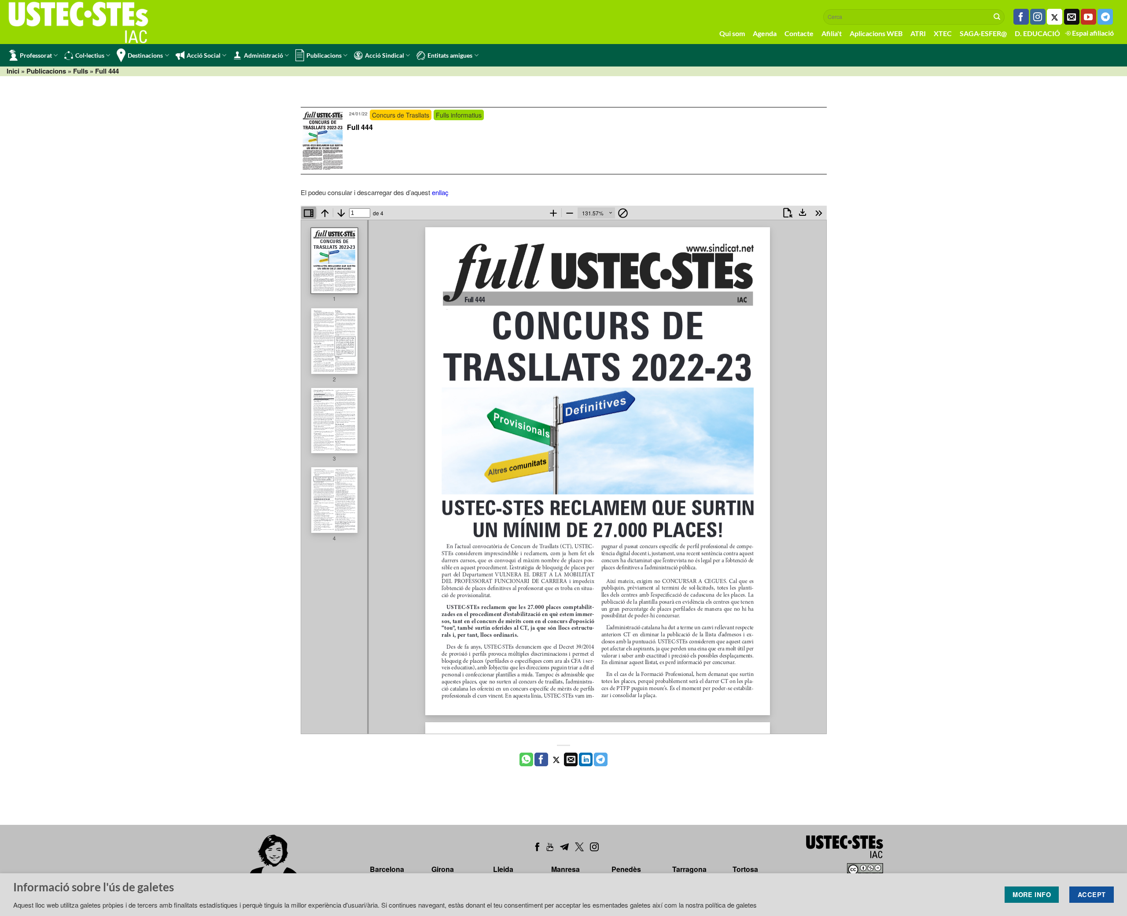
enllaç (440, 192)
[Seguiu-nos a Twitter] (1054, 17)
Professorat (36, 55)
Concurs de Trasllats (400, 115)
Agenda (765, 33)
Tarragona (689, 869)
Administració (263, 55)
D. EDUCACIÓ (1037, 33)
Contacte (799, 33)
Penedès (626, 869)
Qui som (732, 33)
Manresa (565, 869)
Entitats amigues (449, 55)
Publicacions (324, 55)
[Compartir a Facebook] (541, 760)
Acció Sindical (384, 55)
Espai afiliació (1092, 33)
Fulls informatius (459, 115)
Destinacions (145, 55)
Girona (442, 869)
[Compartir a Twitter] (556, 760)
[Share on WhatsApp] (526, 760)
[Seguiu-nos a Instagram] (1038, 17)
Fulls (80, 71)
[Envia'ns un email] (1071, 17)
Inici (13, 71)
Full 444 (360, 127)
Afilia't (831, 33)
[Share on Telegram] (601, 760)
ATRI (918, 33)
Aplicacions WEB (876, 33)
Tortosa (745, 869)
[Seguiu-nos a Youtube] (1088, 17)
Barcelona (387, 869)
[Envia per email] (571, 760)
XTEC (943, 33)
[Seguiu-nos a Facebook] (1021, 17)
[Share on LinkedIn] (586, 760)
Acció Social (204, 55)
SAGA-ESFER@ (983, 33)
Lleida (503, 869)
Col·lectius (89, 55)
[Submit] (997, 17)
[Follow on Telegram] (1105, 17)
